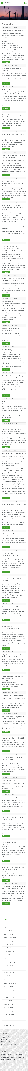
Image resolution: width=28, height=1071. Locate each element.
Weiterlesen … (5, 62)
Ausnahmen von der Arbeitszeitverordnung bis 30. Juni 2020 (13, 183)
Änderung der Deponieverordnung (13, 134)
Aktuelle (5, 915)
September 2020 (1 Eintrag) (10, 937)
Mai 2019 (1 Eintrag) (8, 965)
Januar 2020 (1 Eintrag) (9, 954)
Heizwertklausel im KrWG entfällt (13, 738)
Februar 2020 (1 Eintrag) (9, 951)
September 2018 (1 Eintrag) (10, 983)
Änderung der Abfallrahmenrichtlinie (14, 504)
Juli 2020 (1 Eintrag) (8, 941)
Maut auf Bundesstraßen (10, 798)
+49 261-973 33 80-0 (6, 1041)
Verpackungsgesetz (8, 780)
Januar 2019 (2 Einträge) (9, 975)
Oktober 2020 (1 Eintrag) (9, 934)
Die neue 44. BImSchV (9, 427)
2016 (5, 1018)
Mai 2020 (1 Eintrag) (8, 944)
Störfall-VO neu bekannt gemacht (13, 695)
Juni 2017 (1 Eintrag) (8, 1007)
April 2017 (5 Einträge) (9, 1011)
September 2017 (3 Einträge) (10, 1000)
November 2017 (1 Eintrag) (10, 997)
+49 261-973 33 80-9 (6, 1043)
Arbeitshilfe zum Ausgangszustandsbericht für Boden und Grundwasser (14, 303)
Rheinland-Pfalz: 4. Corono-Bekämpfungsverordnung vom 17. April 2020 (13, 207)
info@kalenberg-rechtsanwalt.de (9, 1044)
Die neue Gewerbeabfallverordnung (13, 607)
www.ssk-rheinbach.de (6, 1063)
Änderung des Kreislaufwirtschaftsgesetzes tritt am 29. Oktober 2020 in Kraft (13, 92)
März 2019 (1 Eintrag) (8, 969)
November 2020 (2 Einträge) (10, 930)
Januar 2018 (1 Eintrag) (9, 990)
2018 (5, 979)
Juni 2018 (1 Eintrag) (8, 986)
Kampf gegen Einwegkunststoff (12, 30)
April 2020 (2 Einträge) (9, 947)
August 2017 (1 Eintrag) (9, 1004)
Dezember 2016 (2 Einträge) (10, 1021)
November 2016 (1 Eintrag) (10, 1025)
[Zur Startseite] (6, 3)
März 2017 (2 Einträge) (9, 1014)
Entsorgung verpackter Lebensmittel (14, 453)
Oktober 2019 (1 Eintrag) (9, 962)
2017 (5, 994)
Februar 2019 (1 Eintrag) (9, 972)
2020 (5, 927)
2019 (5, 958)
